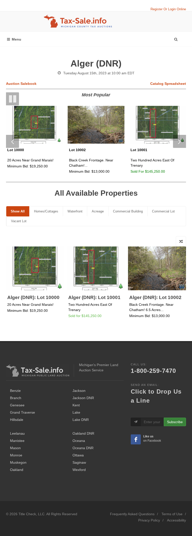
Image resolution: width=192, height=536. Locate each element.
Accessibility (176, 520)
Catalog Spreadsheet (168, 84)
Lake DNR (80, 420)
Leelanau (17, 433)
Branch (15, 398)
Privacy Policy (149, 520)
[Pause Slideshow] (12, 98)
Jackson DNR (83, 398)
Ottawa (78, 455)
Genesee (17, 405)
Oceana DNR (83, 448)
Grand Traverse (22, 412)
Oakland (16, 470)
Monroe (16, 455)
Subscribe (175, 422)
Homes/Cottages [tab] (46, 211)
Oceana (78, 441)
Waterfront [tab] (75, 211)
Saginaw (79, 462)
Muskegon (18, 462)
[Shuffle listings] (181, 241)
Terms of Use (172, 514)
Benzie (15, 391)
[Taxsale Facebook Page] (136, 439)
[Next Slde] (179, 141)
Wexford (79, 470)
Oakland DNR (83, 433)
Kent (76, 405)
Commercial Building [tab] (128, 211)
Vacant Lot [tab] (18, 221)
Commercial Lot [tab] (163, 211)
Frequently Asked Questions (132, 514)
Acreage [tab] (98, 211)
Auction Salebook (21, 84)
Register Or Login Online (168, 9)
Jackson (79, 391)
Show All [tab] (18, 211)
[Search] (176, 38)
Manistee (17, 441)
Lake (76, 412)
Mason (15, 448)
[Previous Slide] (12, 141)
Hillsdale (16, 420)
